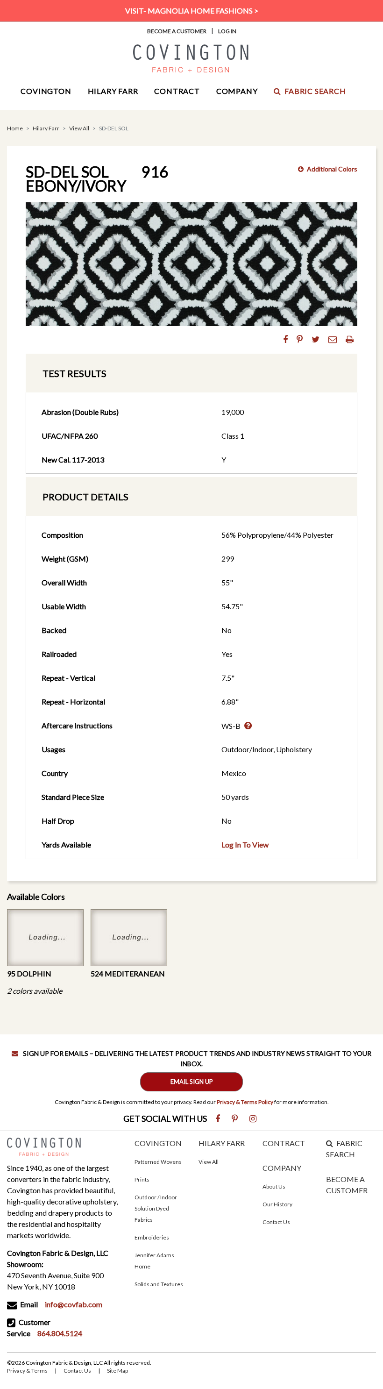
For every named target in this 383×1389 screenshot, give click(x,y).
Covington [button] (46, 90)
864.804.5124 (59, 1333)
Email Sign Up (191, 1081)
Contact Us (276, 1221)
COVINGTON (158, 1143)
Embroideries (152, 1237)
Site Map (117, 1370)
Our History (277, 1204)
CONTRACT (283, 1143)
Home (15, 128)
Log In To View (245, 844)
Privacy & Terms (27, 1370)
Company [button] (237, 90)
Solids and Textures (159, 1284)
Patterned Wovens (158, 1161)
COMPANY (281, 1167)
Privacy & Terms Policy (245, 1101)
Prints (142, 1179)
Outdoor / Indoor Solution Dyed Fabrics (156, 1208)
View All (79, 128)
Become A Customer (176, 31)
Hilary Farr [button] (113, 90)
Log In (227, 31)
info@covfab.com (73, 1304)
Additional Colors (332, 169)
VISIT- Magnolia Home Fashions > (191, 10)
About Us (273, 1186)
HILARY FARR (222, 1143)
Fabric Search (315, 90)
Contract (176, 90)
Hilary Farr (46, 128)
